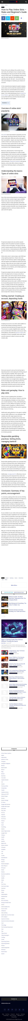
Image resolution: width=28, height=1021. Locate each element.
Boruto (2, 773)
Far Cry (3, 812)
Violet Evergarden (5, 947)
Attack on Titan (4, 759)
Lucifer (2, 855)
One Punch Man (5, 886)
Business (3, 775)
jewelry (3, 841)
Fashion (3, 814)
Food (2, 824)
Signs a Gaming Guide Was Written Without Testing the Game (12, 640)
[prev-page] (2, 616)
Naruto (3, 876)
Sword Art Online (5, 919)
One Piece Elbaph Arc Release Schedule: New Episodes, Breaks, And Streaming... (17, 705)
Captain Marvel (4, 780)
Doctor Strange (4, 800)
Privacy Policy (14, 1017)
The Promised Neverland (7, 927)
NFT (2, 882)
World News (4, 951)
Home (2, 5)
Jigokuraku (3, 843)
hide (8, 102)
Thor (2, 929)
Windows (3, 949)
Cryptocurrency (4, 792)
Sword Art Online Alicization (7, 921)
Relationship (4, 896)
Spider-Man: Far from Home (7, 914)
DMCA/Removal (20, 1015)
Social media (4, 908)
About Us (18, 1014)
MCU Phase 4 (4, 865)
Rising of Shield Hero (6, 902)
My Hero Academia (5, 874)
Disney (2, 798)
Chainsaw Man (4, 786)
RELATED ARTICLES (8, 592)
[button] (2, 2)
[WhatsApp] (17, 18)
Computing (3, 788)
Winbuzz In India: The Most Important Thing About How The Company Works (17, 598)
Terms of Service (13, 1015)
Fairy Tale (3, 810)
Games (16, 577)
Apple (2, 755)
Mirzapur (3, 867)
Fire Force (3, 818)
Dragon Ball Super (5, 806)
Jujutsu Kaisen (4, 845)
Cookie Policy (6, 1015)
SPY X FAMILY (4, 917)
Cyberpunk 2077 (5, 794)
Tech (2, 923)
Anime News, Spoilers (5, 637)
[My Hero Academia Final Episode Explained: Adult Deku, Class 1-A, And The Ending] (4, 692)
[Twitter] (8, 18)
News (2, 880)
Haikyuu (3, 835)
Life (2, 853)
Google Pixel (4, 833)
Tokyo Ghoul (4, 933)
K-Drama (3, 847)
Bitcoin (2, 765)
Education (3, 808)
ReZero (3, 898)
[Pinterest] (12, 1009)
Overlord (3, 888)
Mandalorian (4, 857)
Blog (2, 771)
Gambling (11, 577)
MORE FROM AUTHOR (19, 592)
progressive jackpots (15, 161)
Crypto (2, 790)
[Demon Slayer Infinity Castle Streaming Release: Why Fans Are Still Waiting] (4, 686)
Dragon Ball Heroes (5, 804)
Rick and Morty (4, 900)
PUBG (2, 892)
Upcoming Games (5, 941)
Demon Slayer (4, 796)
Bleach (2, 769)
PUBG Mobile (4, 894)
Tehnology (11, 653)
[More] (21, 18)
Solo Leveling (4, 912)
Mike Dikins (5, 14)
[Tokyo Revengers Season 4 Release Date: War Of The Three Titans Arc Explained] (4, 699)
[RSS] (19, 1009)
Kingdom (3, 849)
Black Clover (4, 767)
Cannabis (3, 777)
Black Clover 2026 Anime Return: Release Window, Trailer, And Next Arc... (16, 678)
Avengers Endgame (5, 763)
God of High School (5, 831)
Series (2, 904)
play (2, 579)
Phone (2, 890)
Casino (6, 5)
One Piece (3, 884)
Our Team (7, 1014)
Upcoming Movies (5, 943)
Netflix (2, 878)
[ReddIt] (12, 18)
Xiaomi (2, 953)
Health (2, 837)
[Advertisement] (14, 55)
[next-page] (4, 616)
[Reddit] (15, 1009)
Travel (2, 939)
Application (4, 757)
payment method (20, 332)
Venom (2, 945)
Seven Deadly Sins (5, 906)
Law (2, 851)
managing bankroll (11, 474)
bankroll (6, 577)
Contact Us (13, 1014)
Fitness (3, 820)
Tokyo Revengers (5, 935)
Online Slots (21, 577)
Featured (3, 816)
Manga (2, 859)
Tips (2, 931)
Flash (2, 822)
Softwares (3, 910)
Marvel (2, 861)
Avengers (3, 761)
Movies (3, 872)
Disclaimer (23, 1014)
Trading (3, 937)
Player (6, 579)
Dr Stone (3, 802)
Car (2, 782)
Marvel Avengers (5, 863)
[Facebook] (3, 18)
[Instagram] (8, 1009)
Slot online (4, 134)
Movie (2, 869)
